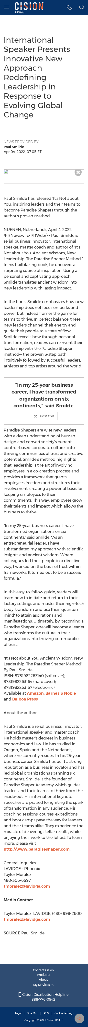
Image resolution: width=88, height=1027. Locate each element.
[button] (44, 171)
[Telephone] (69, 7)
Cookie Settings (64, 1013)
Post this (47, 416)
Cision (50, 1020)
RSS (46, 1013)
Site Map (32, 1013)
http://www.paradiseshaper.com (37, 849)
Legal (18, 1013)
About (43, 979)
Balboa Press (25, 699)
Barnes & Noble (60, 693)
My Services (42, 985)
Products (43, 975)
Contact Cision (43, 970)
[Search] (82, 7)
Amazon (35, 693)
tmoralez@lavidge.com (27, 886)
